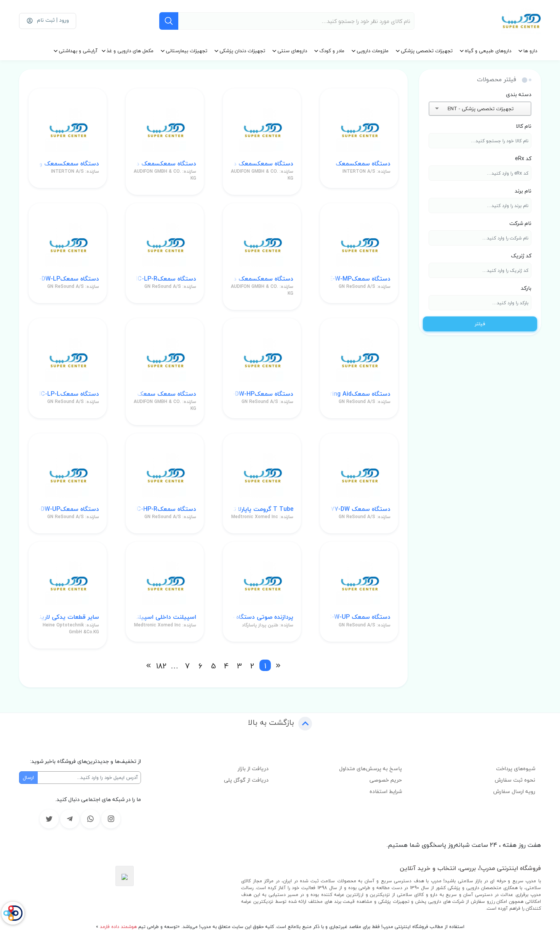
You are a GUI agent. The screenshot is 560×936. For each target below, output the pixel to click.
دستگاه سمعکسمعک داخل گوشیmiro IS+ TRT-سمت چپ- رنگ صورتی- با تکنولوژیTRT (164, 163)
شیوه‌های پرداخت (515, 768)
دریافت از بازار (253, 768)
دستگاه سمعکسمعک (363, 163)
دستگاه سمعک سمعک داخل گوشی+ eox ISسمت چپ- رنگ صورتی (164, 394)
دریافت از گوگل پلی (246, 780)
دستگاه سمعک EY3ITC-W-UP (359, 617)
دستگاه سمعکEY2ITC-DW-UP (67, 509)
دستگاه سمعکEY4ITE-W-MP (359, 279)
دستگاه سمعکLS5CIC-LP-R (164, 279)
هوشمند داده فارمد (117, 927)
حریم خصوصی (386, 780)
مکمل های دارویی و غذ (130, 51)
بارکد (526, 288)
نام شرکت (520, 223)
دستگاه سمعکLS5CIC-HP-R (164, 509)
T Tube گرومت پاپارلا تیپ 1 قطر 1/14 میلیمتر (261, 509)
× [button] (517, 108)
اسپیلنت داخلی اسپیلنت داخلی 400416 (164, 617)
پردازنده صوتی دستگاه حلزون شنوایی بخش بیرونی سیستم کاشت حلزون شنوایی (261, 617)
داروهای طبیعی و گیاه (488, 51)
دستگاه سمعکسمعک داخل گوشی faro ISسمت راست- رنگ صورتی (261, 163)
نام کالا (523, 126)
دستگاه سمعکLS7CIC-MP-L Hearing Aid (359, 394)
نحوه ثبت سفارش (515, 780)
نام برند (523, 191)
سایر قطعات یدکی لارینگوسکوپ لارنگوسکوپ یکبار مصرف (67, 617)
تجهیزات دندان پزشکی (242, 51)
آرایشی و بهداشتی (78, 51)
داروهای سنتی (292, 51)
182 (161, 665)
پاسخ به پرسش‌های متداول (370, 768)
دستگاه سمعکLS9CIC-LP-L (67, 394)
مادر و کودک (331, 51)
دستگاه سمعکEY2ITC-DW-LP (67, 279)
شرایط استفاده (386, 791)
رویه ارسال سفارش (514, 791)
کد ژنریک (521, 256)
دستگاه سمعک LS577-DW (359, 509)
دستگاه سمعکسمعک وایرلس (67, 163)
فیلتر (480, 323)
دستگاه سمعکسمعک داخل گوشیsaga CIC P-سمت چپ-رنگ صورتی (261, 279)
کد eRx (523, 158)
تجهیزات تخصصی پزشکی (427, 51)
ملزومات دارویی (373, 51)
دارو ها (530, 51)
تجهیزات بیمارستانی (186, 51)
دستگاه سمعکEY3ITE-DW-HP (261, 394)
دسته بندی (518, 94)
